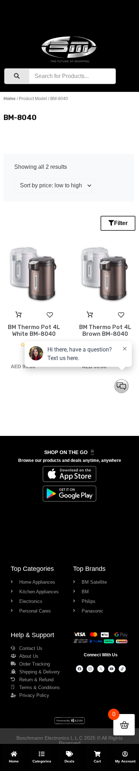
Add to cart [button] (18, 315)
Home (10, 98)
